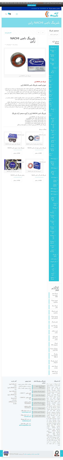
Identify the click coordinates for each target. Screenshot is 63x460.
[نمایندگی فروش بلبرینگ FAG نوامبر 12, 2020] (61, 453)
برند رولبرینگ (53, 47)
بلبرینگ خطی (51, 80)
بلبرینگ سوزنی (51, 114)
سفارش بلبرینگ (31, 5)
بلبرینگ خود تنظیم (51, 86)
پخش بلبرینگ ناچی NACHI (17, 175)
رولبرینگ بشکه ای (52, 222)
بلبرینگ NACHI (54, 185)
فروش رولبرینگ (52, 250)
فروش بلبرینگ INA (52, 173)
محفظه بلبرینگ (52, 278)
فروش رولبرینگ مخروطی (54, 361)
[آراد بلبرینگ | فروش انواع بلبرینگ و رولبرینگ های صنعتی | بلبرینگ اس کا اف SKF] (51, 14)
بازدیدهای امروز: (12, 384)
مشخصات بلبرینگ (52, 149)
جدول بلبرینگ (51, 154)
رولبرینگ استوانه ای (52, 217)
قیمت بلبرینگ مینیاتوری (55, 312)
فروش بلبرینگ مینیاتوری (54, 301)
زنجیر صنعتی (53, 258)
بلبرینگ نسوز (52, 131)
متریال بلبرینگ (52, 145)
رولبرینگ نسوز (52, 246)
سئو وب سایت (27, 454)
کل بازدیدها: (13, 398)
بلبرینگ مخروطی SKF (54, 344)
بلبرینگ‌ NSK (53, 188)
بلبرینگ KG (53, 177)
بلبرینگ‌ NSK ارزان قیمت (55, 372)
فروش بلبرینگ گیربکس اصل (54, 317)
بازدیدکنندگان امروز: (11, 387)
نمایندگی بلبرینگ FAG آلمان (54, 349)
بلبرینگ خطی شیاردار (55, 367)
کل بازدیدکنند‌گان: (12, 401)
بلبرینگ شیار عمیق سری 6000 (55, 295)
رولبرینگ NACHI (52, 55)
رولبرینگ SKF (52, 63)
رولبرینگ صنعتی (54, 255)
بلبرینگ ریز (52, 109)
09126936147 (34, 8)
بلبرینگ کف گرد (52, 126)
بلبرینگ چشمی (51, 76)
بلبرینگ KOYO (54, 181)
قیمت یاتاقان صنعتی (55, 331)
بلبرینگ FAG (53, 158)
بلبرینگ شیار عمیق (52, 120)
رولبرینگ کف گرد (52, 237)
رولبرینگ (54, 207)
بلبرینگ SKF (53, 194)
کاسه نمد (53, 269)
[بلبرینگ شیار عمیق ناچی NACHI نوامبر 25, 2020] (1, 453)
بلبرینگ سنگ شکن (55, 306)
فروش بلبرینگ (52, 141)
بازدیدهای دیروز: (12, 391)
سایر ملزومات (53, 261)
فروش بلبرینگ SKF (52, 199)
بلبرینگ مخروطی (51, 99)
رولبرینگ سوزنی (52, 227)
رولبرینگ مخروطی (52, 242)
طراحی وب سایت (35, 454)
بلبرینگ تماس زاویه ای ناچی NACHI (37, 148)
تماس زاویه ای (51, 104)
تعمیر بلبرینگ (55, 321)
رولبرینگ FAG (52, 51)
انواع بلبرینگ (52, 71)
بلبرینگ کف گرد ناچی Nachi (39, 175)
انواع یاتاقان (52, 265)
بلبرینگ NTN (53, 191)
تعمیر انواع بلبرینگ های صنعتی (55, 338)
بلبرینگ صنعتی (54, 204)
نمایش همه (7, 32)
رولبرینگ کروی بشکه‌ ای (54, 326)
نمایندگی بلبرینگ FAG (52, 163)
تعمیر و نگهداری (52, 136)
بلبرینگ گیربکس (51, 95)
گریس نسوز (52, 274)
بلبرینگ (54, 67)
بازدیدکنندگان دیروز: (11, 394)
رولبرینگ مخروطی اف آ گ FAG (54, 355)
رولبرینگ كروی (52, 232)
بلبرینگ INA (53, 168)
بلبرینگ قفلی (51, 90)
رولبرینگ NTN (52, 59)
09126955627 (43, 8)
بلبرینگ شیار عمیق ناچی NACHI (16, 148)
